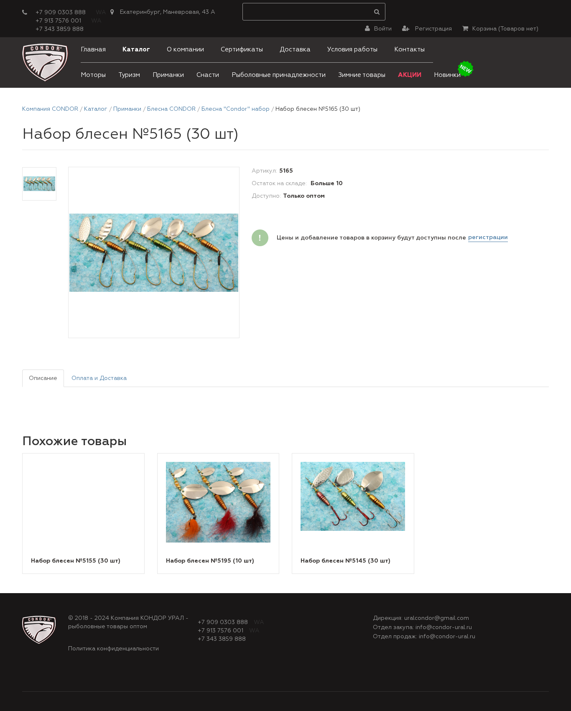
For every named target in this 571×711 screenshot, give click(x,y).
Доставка (295, 49)
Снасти (207, 75)
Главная (93, 49)
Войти (383, 29)
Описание (43, 378)
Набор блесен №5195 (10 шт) (210, 561)
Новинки (447, 75)
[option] (154, 253)
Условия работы (352, 49)
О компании (185, 49)
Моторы (93, 75)
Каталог (136, 49)
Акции (409, 75)
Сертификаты (242, 49)
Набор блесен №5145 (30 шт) (345, 561)
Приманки (168, 75)
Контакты (409, 49)
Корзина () (505, 29)
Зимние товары (361, 75)
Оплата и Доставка (99, 378)
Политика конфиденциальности (113, 649)
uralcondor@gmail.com (436, 618)
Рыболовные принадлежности (279, 75)
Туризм (129, 75)
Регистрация (432, 29)
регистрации (488, 237)
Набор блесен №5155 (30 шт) (75, 561)
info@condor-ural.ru (444, 627)
